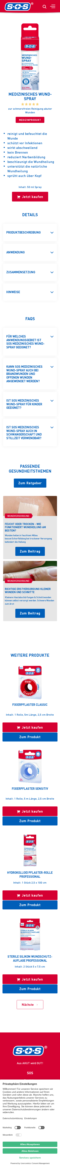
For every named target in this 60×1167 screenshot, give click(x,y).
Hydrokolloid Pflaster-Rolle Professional (30, 874)
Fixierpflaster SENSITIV (30, 788)
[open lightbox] (30, 56)
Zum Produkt (30, 737)
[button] (52, 7)
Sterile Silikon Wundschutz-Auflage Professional (30, 958)
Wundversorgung (18, 515)
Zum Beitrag (30, 551)
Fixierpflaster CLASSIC (30, 704)
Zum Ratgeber (30, 483)
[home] (19, 7)
